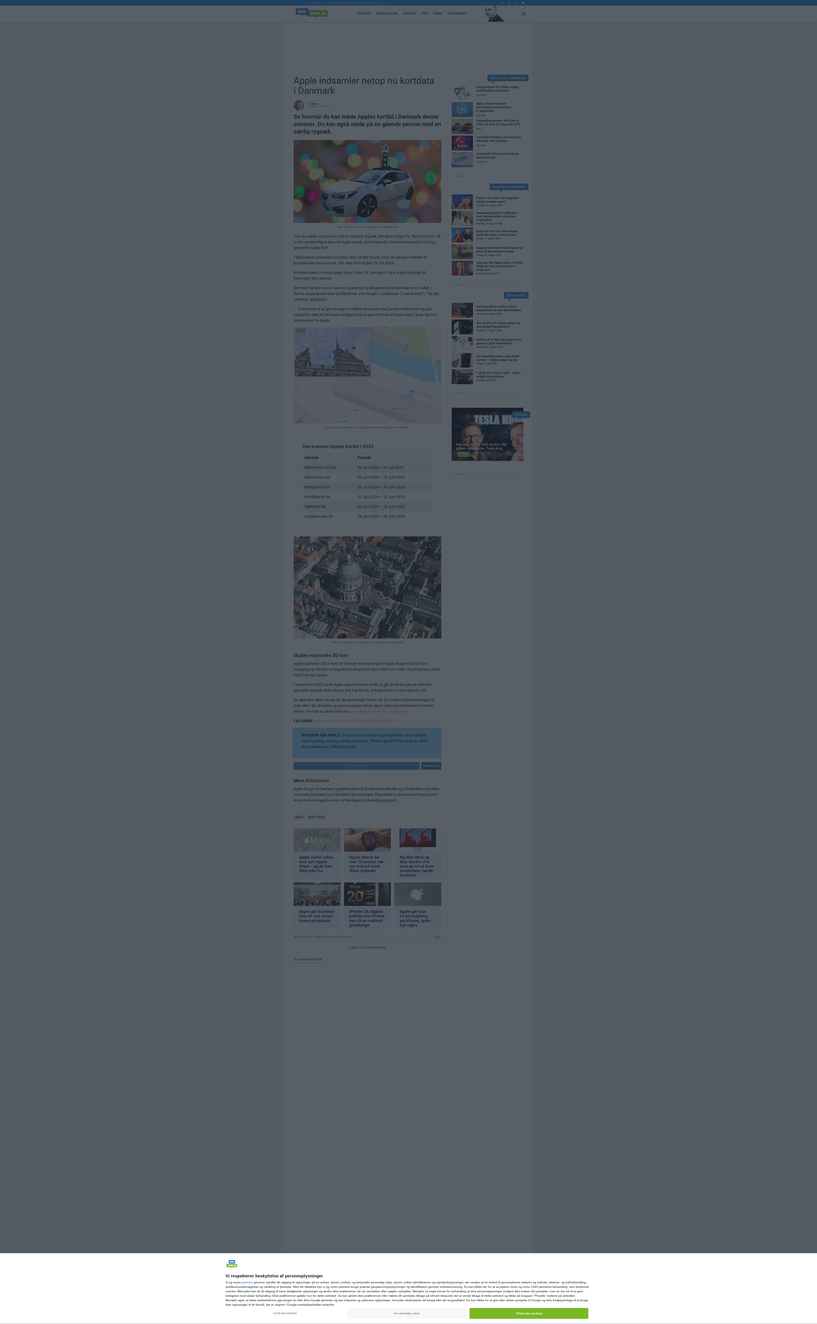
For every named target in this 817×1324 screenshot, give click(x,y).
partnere (247, 1282)
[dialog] (408, 1288)
